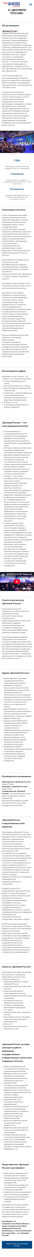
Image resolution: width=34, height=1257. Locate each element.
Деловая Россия (10, 31)
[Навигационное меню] (30, 4)
